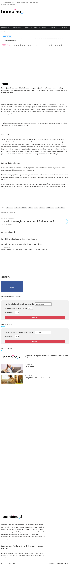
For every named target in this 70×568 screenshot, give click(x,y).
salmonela (50, 207)
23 (47, 38)
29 (59, 38)
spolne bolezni (34, 2)
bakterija (9, 207)
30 (60, 38)
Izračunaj (35, 317)
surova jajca (60, 207)
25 (51, 38)
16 (33, 38)
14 (29, 38)
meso (35, 207)
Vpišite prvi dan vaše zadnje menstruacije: (19, 332)
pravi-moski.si (38, 555)
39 (14, 40)
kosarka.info (19, 553)
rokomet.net (29, 553)
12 (25, 38)
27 (55, 38)
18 (37, 38)
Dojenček (27, 27)
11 (23, 38)
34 (4, 40)
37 (10, 40)
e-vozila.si (4, 558)
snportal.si (38, 553)
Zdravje (53, 27)
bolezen (17, 207)
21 (43, 38)
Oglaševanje (59, 563)
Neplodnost (5, 27)
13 (27, 38)
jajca (30, 207)
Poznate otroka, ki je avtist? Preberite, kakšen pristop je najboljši (24, 249)
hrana (24, 207)
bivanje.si (4, 555)
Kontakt (66, 563)
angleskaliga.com (7, 553)
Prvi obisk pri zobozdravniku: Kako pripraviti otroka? (19, 239)
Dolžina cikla (9, 313)
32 (64, 38)
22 (45, 38)
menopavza (24, 2)
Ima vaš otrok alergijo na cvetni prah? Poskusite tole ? (27, 221)
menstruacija (16, 2)
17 (35, 38)
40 (16, 40)
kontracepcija (7, 2)
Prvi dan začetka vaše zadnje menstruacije (19, 304)
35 (6, 40)
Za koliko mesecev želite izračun (16, 308)
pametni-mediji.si (16, 558)
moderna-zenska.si (25, 555)
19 (39, 38)
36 (8, 40)
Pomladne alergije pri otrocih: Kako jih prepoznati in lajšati (21, 244)
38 (12, 40)
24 (49, 38)
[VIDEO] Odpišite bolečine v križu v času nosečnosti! (39, 378)
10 (22, 38)
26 (53, 38)
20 (41, 38)
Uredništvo (52, 563)
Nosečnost (16, 27)
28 (57, 38)
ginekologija (5, 4)
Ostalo (3, 32)
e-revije (12, 4)
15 (31, 38)
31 (62, 38)
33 (66, 38)
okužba (42, 207)
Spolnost (63, 27)
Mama (44, 27)
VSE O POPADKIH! (29, 366)
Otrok (36, 27)
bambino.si (13, 555)
